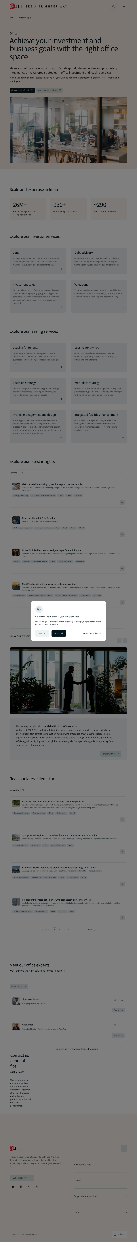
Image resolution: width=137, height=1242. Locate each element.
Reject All (42, 633)
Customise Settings (92, 633)
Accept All (59, 633)
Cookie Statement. (52, 624)
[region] (68, 621)
